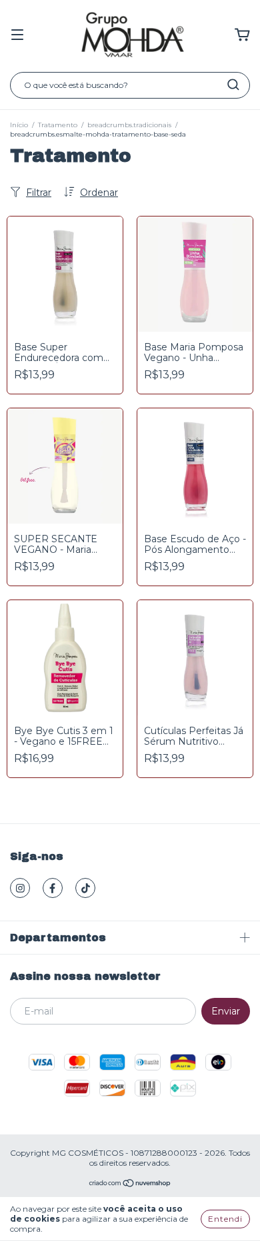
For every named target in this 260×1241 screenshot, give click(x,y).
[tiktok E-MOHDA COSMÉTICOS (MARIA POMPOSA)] (85, 888)
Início (19, 125)
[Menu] (17, 35)
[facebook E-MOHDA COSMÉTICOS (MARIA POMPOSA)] (53, 888)
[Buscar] (233, 84)
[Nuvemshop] (130, 1185)
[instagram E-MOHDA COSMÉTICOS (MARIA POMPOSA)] (20, 888)
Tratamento (57, 125)
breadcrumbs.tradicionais (129, 125)
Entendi (225, 1219)
